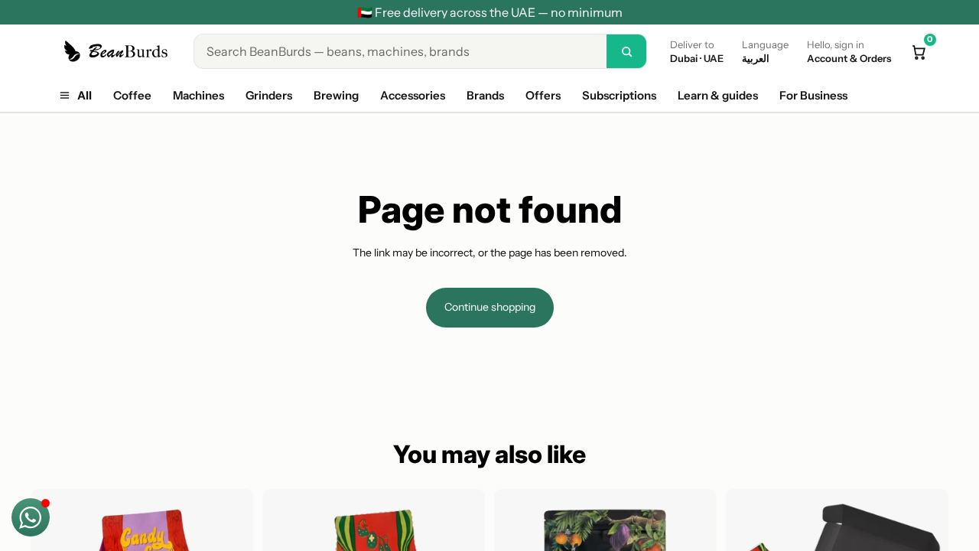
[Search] (626, 51)
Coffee (132, 95)
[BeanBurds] (118, 51)
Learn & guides (718, 95)
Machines (198, 95)
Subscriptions (619, 95)
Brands (485, 95)
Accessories (412, 95)
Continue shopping (489, 307)
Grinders (269, 95)
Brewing (336, 95)
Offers (543, 95)
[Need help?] (30, 517)
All (84, 95)
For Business (813, 95)
